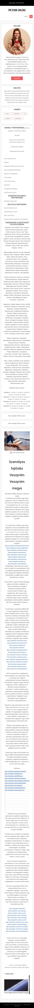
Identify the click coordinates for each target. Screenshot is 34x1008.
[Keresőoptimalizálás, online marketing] (17, 10)
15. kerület (27, 401)
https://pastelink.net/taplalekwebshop (15, 787)
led (25, 113)
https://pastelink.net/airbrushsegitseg (17, 929)
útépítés (7, 118)
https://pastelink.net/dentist (17, 647)
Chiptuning (7, 177)
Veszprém (21, 102)
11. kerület (16, 399)
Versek (6, 162)
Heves (24, 95)
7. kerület (12, 397)
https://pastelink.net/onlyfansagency (17, 657)
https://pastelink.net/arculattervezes (15, 790)
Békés (19, 91)
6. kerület (22, 394)
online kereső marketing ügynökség (16, 219)
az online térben (20, 64)
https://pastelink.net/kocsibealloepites (17, 931)
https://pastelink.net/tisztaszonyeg (17, 550)
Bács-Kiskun (8, 91)
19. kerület (13, 406)
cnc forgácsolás (10, 158)
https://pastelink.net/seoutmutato (17, 554)
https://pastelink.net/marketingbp (17, 917)
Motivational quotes (10, 211)
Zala (25, 102)
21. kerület (27, 406)
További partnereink (10, 189)
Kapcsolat (17, 78)
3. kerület (25, 392)
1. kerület (13, 392)
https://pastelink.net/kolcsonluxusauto (17, 922)
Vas (16, 102)
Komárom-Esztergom (22, 98)
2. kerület (19, 392)
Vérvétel (17, 135)
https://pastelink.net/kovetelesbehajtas (15, 783)
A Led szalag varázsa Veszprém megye (16, 992)
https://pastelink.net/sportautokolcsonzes (17, 545)
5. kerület (16, 394)
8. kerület (19, 397)
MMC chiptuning (9, 215)
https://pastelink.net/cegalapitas (13, 785)
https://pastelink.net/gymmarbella (17, 664)
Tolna (13, 102)
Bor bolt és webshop (11, 173)
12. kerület (23, 399)
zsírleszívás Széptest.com (17, 142)
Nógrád (7, 100)
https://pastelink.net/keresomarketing (17, 654)
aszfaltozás (18, 118)
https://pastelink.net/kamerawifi (17, 920)
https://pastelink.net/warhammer (17, 559)
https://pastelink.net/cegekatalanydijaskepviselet (18, 780)
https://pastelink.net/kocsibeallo (17, 563)
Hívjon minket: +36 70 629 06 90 (16, 2)
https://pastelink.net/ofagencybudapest (15, 771)
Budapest (13, 93)
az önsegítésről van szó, (13, 532)
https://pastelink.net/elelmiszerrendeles (17, 661)
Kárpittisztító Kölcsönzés (17, 151)
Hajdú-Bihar (18, 95)
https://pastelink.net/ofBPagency (14, 776)
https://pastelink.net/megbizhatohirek (17, 650)
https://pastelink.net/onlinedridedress (17, 669)
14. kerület (20, 401)
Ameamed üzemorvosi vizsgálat (14, 166)
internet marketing (10, 201)
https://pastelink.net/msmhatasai (17, 915)
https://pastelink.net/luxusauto (17, 557)
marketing (16, 113)
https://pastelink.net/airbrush (17, 561)
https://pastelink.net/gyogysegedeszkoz (17, 659)
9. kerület (25, 397)
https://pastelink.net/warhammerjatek (17, 926)
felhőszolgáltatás (10, 192)
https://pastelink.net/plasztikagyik (17, 924)
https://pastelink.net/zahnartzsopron (17, 640)
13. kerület (13, 401)
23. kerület (20, 408)
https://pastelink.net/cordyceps (17, 911)
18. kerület (24, 403)
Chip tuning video (9, 181)
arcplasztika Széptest (17, 146)
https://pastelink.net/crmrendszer (17, 652)
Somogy (15, 100)
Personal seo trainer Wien (17, 140)
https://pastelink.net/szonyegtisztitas (17, 548)
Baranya (14, 91)
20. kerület (20, 406)
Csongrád (19, 93)
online (7, 113)
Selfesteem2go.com (10, 208)
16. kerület (10, 403)
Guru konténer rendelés (12, 170)
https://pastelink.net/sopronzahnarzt (17, 643)
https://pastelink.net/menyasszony (17, 666)
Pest (11, 100)
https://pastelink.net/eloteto (17, 908)
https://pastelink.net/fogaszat (17, 645)
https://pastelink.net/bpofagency (13, 773)
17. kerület (17, 403)
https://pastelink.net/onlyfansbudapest (15, 778)
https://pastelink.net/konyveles (17, 913)
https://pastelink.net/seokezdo (17, 552)
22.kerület (13, 408)
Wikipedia (7, 185)
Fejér (24, 93)
